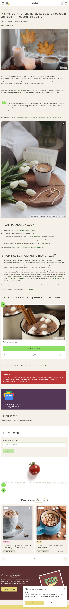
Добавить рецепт (9, 589)
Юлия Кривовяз (23, 21)
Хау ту (39, 541)
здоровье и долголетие (26, 420)
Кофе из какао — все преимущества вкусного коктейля (28, 247)
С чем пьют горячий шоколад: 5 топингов (50, 546)
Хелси (9, 9)
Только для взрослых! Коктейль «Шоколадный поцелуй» (17, 546)
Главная (3, 9)
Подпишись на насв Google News (13, 405)
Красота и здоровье (19, 9)
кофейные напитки (7, 420)
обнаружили (59, 266)
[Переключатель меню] (66, 3)
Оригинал (30, 289)
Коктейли (6, 541)
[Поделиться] (3, 490)
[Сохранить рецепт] (3, 485)
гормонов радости (34, 236)
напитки (16, 420)
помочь (62, 260)
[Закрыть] (64, 589)
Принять (34, 603)
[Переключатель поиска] (3, 3)
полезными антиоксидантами (25, 230)
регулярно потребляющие (16, 278)
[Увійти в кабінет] (62, 3)
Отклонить (54, 603)
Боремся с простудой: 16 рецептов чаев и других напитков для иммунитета (38, 118)
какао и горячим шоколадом (39, 365)
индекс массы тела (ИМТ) (56, 278)
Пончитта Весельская (9, 551)
